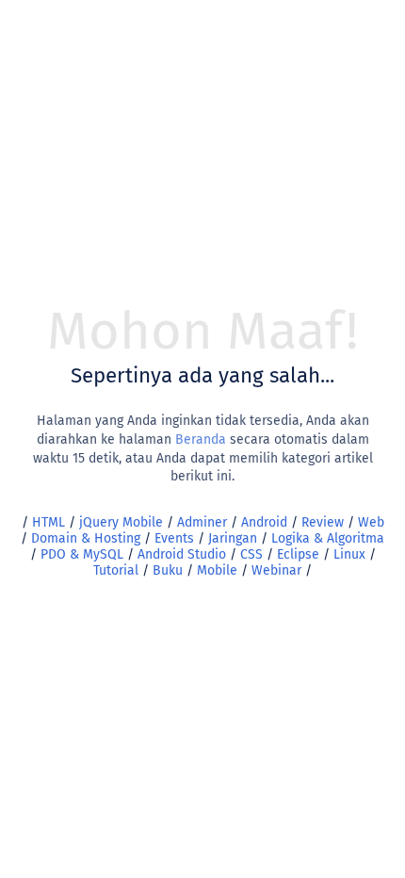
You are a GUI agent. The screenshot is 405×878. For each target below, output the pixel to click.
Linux (349, 554)
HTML (48, 522)
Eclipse (298, 554)
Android (264, 522)
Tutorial (115, 570)
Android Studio (182, 554)
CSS (251, 554)
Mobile (217, 570)
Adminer (202, 522)
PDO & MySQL (81, 554)
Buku (168, 570)
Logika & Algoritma (327, 538)
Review (322, 522)
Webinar (276, 570)
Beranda (200, 439)
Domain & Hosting (85, 538)
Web (371, 522)
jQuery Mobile (121, 522)
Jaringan (232, 538)
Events (174, 538)
